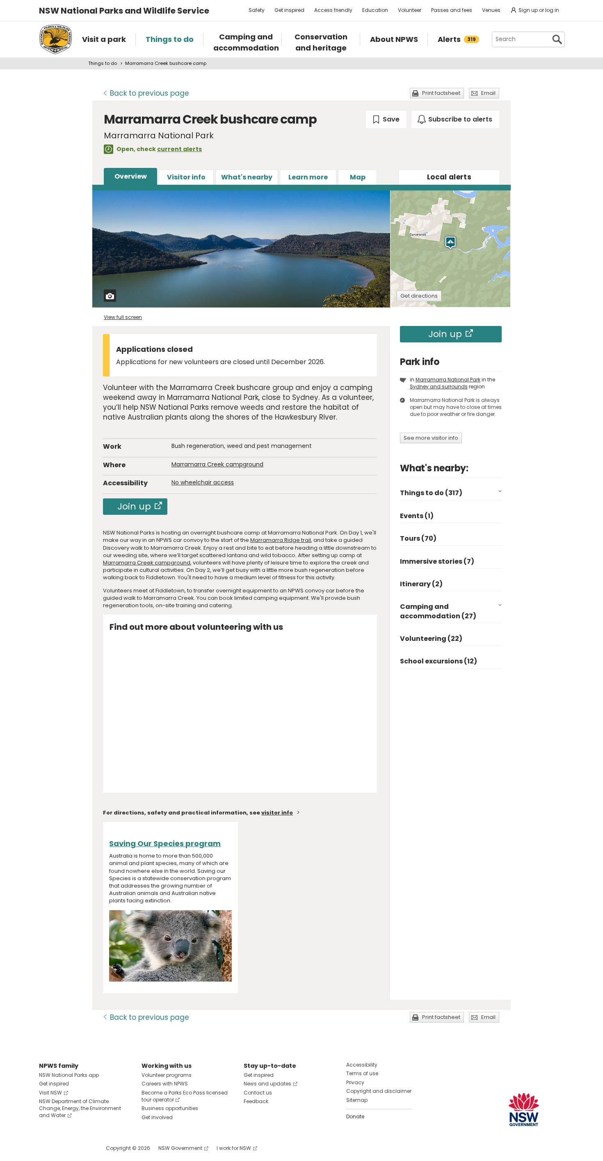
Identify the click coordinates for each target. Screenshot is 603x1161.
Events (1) (417, 516)
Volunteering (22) (431, 638)
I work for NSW (234, 1148)
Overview (130, 176)
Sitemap (357, 1100)
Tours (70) (418, 538)
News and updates (267, 1083)
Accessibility (361, 1064)
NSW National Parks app (69, 1075)
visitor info (277, 813)
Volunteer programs (167, 1075)
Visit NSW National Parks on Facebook (46, 1148)
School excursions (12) (438, 661)
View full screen (123, 317)
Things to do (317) (431, 493)
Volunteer (409, 10)
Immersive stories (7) (437, 561)
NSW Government (180, 1148)
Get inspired (289, 10)
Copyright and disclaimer (378, 1091)
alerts (449, 177)
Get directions (419, 296)
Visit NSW (50, 1092)
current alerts (179, 149)
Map (357, 177)
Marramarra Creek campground (217, 464)
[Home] (55, 39)
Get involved (157, 1117)
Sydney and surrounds (439, 386)
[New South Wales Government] (524, 1109)
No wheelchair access (202, 482)
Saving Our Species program (165, 843)
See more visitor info (431, 438)
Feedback (256, 1101)
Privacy (355, 1082)
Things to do (102, 63)
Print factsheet (441, 93)
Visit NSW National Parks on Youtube (81, 1148)
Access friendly (333, 10)
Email (488, 93)
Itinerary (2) (421, 584)
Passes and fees (451, 10)
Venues (491, 10)
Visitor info (186, 177)
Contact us (258, 1092)
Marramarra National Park (448, 379)
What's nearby (246, 177)
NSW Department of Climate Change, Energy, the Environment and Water (80, 1108)
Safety (257, 10)
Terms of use (362, 1073)
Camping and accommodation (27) (438, 611)
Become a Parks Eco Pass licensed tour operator (185, 1096)
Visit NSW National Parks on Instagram (64, 1148)
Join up (134, 506)
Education (375, 10)
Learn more (308, 177)
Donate (355, 1116)
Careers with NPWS (165, 1083)
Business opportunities (170, 1108)
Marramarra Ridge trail (280, 540)
